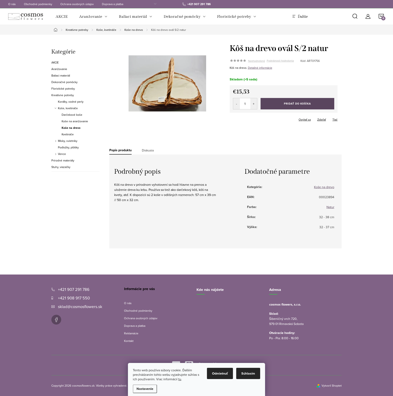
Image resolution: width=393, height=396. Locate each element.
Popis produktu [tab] (120, 150)
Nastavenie (145, 388)
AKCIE (55, 62)
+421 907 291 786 (73, 289)
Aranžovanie (59, 69)
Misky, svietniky (67, 141)
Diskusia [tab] (148, 150)
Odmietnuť (220, 373)
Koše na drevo (71, 128)
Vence (62, 154)
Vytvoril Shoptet (332, 386)
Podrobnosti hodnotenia (280, 60)
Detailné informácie (260, 68)
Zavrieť (258, 118)
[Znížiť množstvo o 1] (236, 103)
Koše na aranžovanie (75, 121)
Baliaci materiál (60, 75)
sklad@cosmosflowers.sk (80, 306)
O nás (12, 4)
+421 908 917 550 (74, 298)
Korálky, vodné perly (71, 102)
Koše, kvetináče (68, 108)
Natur (330, 207)
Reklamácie (131, 333)
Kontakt (128, 341)
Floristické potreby (63, 89)
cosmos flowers (56, 320)
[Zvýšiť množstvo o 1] (253, 103)
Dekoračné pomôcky (64, 82)
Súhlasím (248, 373)
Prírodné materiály (62, 160)
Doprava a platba (112, 4)
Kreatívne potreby (62, 95)
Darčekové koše (72, 115)
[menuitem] (61, 16)
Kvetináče (68, 134)
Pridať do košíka (297, 104)
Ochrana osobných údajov (77, 4)
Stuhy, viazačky (60, 167)
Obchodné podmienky (38, 4)
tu (179, 379)
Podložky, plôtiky (68, 147)
